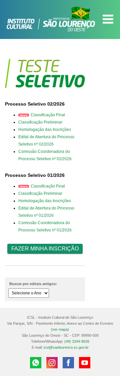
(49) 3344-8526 (76, 341)
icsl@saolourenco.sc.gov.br (66, 347)
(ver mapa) (60, 329)
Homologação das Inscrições (44, 129)
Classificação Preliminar (40, 122)
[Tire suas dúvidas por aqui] (35, 362)
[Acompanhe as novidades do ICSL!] (52, 362)
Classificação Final (48, 115)
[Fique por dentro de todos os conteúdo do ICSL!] (68, 362)
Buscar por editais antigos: (33, 284)
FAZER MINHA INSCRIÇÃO (45, 248)
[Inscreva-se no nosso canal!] (84, 362)
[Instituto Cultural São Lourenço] (60, 19)
